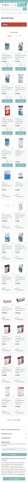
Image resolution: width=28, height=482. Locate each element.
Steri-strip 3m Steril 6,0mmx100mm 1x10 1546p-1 (7, 247)
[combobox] (12, 8)
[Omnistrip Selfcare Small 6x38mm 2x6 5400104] (7, 143)
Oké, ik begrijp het (14, 479)
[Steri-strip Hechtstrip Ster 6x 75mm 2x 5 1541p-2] (7, 78)
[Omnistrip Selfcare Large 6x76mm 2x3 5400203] (7, 46)
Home (2, 13)
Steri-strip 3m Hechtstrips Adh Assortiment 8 (19, 121)
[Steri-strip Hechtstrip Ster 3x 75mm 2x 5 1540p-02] (21, 46)
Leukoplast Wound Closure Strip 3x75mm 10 (19, 153)
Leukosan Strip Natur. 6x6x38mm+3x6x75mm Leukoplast (7, 121)
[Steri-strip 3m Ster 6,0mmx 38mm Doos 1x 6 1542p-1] (21, 237)
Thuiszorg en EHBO (11, 13)
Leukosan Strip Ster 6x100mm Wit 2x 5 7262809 (20, 371)
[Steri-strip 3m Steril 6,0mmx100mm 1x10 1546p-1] (7, 237)
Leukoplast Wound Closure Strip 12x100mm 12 (19, 402)
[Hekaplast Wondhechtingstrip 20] (7, 175)
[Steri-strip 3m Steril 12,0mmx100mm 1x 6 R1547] (21, 78)
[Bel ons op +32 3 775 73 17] (15, 5)
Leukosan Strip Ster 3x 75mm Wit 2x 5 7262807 (7, 339)
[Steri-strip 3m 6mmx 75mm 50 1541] (7, 300)
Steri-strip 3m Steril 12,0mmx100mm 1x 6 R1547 (20, 89)
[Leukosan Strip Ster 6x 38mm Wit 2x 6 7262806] (7, 268)
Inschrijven (14, 454)
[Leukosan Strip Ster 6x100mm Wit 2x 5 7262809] (21, 360)
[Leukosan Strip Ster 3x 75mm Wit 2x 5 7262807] (7, 329)
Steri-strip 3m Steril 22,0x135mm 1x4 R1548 (20, 216)
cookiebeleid (21, 474)
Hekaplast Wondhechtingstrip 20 (6, 185)
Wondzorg (19, 13)
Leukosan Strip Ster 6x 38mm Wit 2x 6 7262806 (7, 279)
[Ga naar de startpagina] (9, 5)
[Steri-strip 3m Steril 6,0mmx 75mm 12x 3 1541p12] (21, 268)
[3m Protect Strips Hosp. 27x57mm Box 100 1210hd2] (7, 206)
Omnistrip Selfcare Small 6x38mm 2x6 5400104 (6, 153)
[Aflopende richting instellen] (20, 36)
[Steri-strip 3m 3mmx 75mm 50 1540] (21, 300)
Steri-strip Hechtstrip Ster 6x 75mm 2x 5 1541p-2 (7, 89)
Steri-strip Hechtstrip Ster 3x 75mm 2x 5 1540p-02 (20, 57)
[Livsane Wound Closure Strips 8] (21, 175)
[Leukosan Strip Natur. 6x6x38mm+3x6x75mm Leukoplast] (7, 111)
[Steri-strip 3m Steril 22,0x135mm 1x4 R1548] (21, 206)
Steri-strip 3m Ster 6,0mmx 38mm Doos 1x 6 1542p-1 (20, 247)
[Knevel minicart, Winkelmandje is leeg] (19, 5)
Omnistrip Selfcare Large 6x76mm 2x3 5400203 (6, 57)
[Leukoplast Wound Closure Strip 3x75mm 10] (21, 143)
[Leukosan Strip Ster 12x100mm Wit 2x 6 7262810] (7, 360)
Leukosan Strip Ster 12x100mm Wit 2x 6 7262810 (7, 371)
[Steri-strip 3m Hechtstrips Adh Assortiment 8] (21, 111)
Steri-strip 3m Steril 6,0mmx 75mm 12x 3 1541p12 (20, 279)
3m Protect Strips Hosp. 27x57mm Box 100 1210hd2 (7, 216)
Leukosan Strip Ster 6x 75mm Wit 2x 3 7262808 (20, 339)
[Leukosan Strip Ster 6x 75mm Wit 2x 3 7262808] (21, 329)
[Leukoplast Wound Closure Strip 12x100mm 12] (21, 391)
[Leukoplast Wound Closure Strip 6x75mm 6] (7, 391)
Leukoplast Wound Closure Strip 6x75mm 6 (6, 402)
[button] (14, 24)
